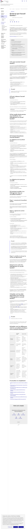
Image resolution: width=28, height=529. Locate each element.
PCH (20, 304)
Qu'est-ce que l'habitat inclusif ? (4, 19)
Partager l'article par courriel (16, 22)
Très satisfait (20, 418)
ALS (18, 306)
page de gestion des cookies (14, 524)
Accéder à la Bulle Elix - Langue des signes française (16, 25)
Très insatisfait (14, 414)
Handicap (15, 36)
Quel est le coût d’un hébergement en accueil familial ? (18, 50)
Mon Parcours (12, 36)
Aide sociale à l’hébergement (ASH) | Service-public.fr (17, 399)
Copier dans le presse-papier (18, 22)
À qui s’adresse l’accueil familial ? (16, 42)
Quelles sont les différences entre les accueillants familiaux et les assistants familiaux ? (18, 55)
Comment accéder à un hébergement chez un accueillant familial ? (18, 48)
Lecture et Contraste (22, 1)
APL (16, 306)
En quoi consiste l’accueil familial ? (16, 41)
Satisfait (16, 418)
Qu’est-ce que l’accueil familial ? (4, 23)
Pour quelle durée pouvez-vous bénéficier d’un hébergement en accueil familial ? (18, 44)
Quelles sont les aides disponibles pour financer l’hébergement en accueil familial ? (18, 52)
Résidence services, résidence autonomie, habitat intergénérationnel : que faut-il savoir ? (4, 28)
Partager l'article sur (10, 22)
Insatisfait (18, 414)
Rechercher (24, 1)
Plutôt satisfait (23, 414)
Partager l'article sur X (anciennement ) (12, 22)
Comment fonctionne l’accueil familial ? (17, 46)
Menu (26, 1)
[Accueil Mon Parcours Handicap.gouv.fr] (6, 2)
